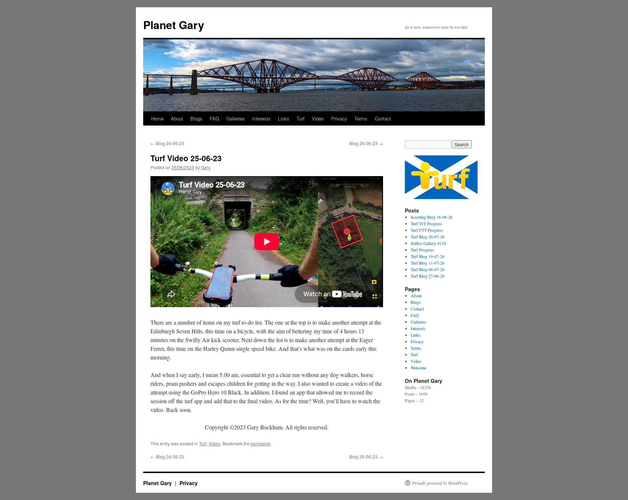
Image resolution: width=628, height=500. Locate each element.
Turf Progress (422, 250)
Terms (360, 118)
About (177, 118)
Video (318, 118)
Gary (205, 167)
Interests (261, 118)
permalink (260, 443)
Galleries (235, 118)
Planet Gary (173, 24)
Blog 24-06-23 (167, 143)
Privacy (339, 118)
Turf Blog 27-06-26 (427, 276)
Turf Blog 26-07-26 (427, 236)
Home (157, 118)
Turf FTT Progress (427, 230)
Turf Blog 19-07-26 (427, 256)
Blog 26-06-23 (366, 143)
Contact (383, 118)
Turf (301, 118)
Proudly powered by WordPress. (440, 483)
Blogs (196, 118)
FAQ (214, 118)
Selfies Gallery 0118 (428, 243)
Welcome (418, 367)
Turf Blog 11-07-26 (427, 263)
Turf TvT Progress (426, 223)
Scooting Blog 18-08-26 (431, 217)
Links (283, 118)
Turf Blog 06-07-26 (427, 269)
